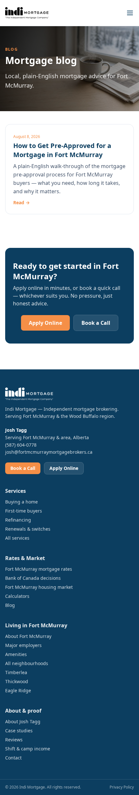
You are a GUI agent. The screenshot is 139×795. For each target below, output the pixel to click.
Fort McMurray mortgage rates (38, 569)
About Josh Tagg (22, 721)
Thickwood (16, 681)
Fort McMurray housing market (39, 587)
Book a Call (95, 322)
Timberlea (16, 672)
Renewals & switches (27, 529)
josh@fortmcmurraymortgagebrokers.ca (48, 452)
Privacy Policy (122, 787)
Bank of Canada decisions (33, 578)
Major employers (23, 645)
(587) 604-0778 (21, 445)
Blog (10, 605)
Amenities (16, 654)
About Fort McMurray (28, 636)
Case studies (19, 730)
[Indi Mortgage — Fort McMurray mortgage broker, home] (26, 13)
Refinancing (18, 520)
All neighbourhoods (26, 663)
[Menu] (129, 12)
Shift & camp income (27, 749)
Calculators (17, 596)
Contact (13, 758)
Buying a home (21, 502)
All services (17, 538)
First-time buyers (23, 511)
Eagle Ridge (18, 690)
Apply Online (45, 322)
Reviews (14, 740)
